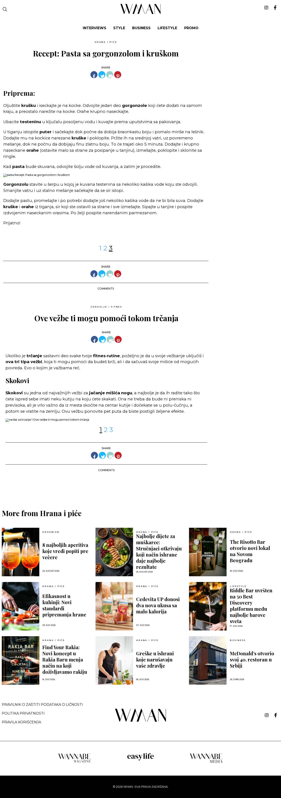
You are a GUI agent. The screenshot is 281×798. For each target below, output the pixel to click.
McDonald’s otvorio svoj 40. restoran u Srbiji (252, 659)
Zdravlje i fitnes (106, 307)
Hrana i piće (106, 42)
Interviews (94, 28)
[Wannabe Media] (206, 762)
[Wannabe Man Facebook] (275, 715)
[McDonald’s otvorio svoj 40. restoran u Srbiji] (208, 660)
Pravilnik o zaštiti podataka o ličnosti (42, 705)
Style (119, 28)
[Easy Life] (140, 759)
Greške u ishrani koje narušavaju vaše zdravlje (155, 659)
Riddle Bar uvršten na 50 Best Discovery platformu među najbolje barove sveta (251, 605)
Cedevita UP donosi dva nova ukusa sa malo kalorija (158, 605)
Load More (140, 486)
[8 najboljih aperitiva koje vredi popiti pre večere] (20, 552)
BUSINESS (141, 28)
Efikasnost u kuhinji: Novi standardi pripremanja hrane (64, 605)
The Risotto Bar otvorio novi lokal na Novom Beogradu (250, 551)
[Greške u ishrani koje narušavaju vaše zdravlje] (114, 660)
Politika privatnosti (23, 713)
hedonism (50, 532)
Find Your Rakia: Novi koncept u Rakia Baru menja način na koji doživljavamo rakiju (64, 659)
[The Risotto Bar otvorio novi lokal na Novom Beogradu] (208, 552)
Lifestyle (167, 28)
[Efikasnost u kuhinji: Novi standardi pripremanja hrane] (20, 606)
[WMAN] (140, 13)
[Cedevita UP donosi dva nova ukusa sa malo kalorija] (114, 606)
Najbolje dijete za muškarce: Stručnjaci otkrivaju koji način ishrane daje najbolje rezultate (159, 551)
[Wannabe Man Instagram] (267, 715)
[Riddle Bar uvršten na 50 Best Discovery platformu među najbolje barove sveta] (208, 606)
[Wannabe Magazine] (74, 762)
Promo (191, 28)
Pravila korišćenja (21, 722)
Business (238, 640)
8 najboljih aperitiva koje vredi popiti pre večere (65, 551)
